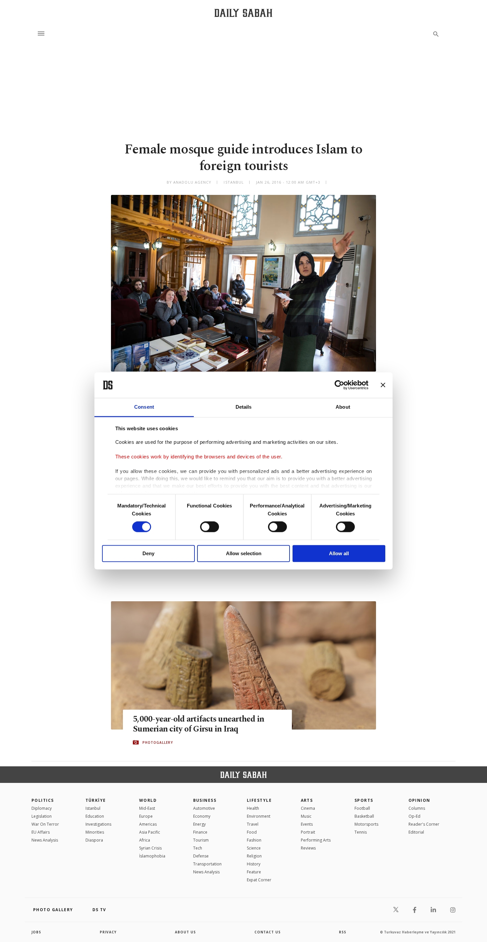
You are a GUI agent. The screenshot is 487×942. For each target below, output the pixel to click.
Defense (201, 856)
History (253, 864)
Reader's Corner (423, 824)
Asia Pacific (149, 832)
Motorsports (366, 824)
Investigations (98, 824)
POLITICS (42, 800)
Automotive (204, 808)
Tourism (201, 840)
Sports (363, 800)
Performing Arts (316, 840)
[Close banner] (383, 385)
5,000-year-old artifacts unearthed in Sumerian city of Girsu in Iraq (198, 724)
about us (185, 932)
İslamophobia (152, 856)
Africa (144, 840)
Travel (252, 824)
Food (252, 832)
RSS (342, 932)
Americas (148, 824)
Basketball (364, 816)
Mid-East (147, 808)
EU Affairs (40, 832)
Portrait (308, 832)
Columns (416, 808)
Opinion (419, 800)
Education (94, 816)
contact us (267, 932)
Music (306, 816)
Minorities (94, 832)
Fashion (254, 840)
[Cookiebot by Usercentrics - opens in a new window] (339, 385)
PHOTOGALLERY (157, 742)
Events (307, 824)
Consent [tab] (144, 407)
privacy (108, 932)
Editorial (416, 832)
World (148, 800)
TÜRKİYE (95, 800)
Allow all (339, 553)
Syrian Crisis (150, 848)
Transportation (207, 864)
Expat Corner (259, 880)
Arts (307, 800)
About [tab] (343, 407)
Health (253, 808)
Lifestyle (259, 800)
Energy (199, 824)
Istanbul (92, 808)
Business (205, 800)
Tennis (360, 832)
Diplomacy (41, 808)
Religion (254, 856)
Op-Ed (414, 816)
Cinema (308, 808)
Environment (258, 816)
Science (254, 848)
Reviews (308, 848)
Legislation (41, 816)
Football (362, 808)
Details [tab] (244, 407)
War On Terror (45, 824)
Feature (254, 872)
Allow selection (243, 553)
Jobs (36, 932)
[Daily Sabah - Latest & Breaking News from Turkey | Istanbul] (243, 13)
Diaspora (94, 840)
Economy (201, 816)
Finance (200, 832)
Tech (197, 848)
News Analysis (44, 840)
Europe (146, 816)
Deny (148, 553)
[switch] (209, 527)
